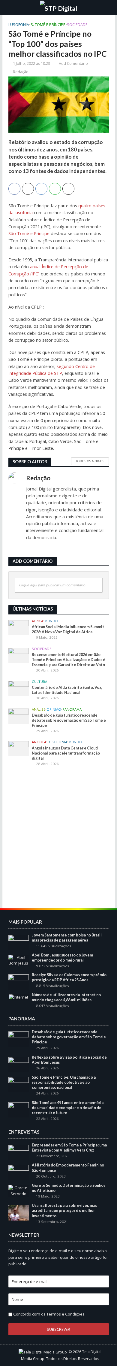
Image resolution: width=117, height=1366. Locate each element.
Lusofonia (18, 24)
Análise (38, 709)
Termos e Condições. (66, 1314)
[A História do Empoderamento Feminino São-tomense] (18, 1172)
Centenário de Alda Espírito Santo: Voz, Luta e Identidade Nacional (67, 690)
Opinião (53, 709)
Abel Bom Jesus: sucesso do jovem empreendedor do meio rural (62, 957)
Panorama (72, 709)
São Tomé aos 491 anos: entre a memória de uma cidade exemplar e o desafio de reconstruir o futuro (68, 1107)
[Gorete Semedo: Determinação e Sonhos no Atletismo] (18, 1190)
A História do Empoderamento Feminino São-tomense (68, 1167)
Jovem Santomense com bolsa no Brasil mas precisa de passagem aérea (67, 937)
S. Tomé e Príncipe (48, 24)
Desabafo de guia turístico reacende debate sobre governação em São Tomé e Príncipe (69, 720)
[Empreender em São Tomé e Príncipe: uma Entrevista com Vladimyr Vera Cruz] (18, 1152)
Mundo (51, 621)
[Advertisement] (58, 832)
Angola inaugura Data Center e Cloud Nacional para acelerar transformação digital (66, 753)
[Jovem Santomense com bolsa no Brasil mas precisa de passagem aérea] (18, 942)
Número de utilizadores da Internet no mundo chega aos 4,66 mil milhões (66, 997)
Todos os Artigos (90, 461)
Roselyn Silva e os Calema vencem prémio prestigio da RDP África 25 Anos (69, 977)
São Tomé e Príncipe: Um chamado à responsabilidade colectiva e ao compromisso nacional (64, 1082)
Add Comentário (73, 63)
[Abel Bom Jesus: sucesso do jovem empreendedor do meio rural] (18, 960)
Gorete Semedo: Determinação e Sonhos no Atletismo (68, 1188)
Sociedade (77, 24)
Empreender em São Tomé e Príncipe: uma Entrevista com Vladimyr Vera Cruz (69, 1147)
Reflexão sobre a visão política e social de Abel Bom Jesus (69, 1060)
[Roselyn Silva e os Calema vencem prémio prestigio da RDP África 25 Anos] (18, 981)
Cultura (39, 682)
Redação (20, 71)
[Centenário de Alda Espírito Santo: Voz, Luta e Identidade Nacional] (18, 688)
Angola (39, 742)
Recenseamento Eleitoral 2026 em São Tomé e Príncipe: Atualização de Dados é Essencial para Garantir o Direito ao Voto (68, 659)
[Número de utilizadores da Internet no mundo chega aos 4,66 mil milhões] (18, 997)
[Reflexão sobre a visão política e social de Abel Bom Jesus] (18, 1064)
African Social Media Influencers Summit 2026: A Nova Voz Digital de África (68, 629)
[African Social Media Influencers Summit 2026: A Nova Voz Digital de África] (18, 627)
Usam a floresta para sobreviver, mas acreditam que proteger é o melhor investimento (64, 1210)
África (37, 621)
